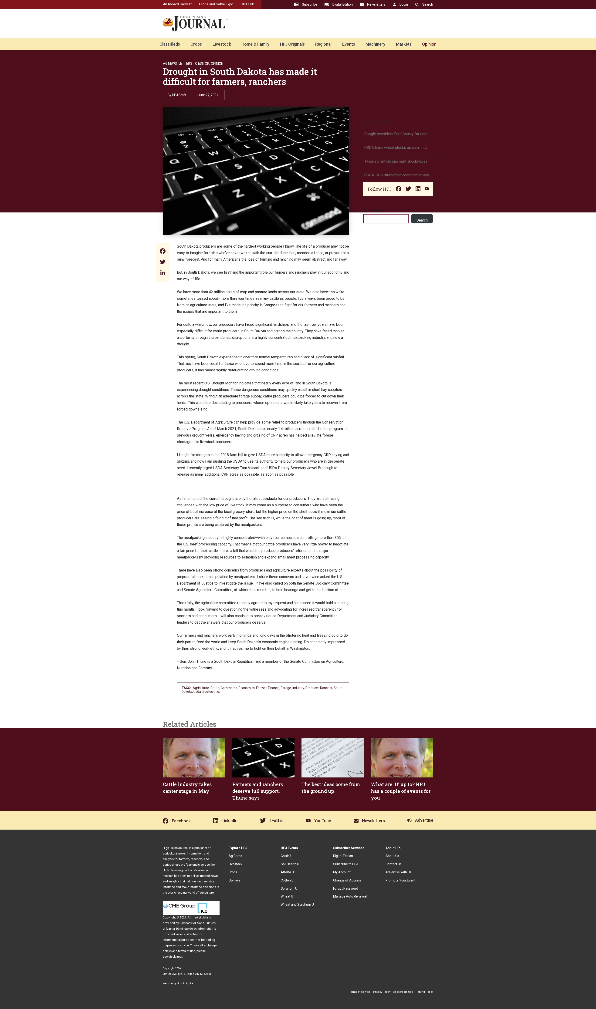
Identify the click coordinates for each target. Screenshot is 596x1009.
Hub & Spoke (185, 983)
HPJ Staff (179, 95)
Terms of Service (359, 991)
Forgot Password (345, 888)
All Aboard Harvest (177, 4)
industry (298, 688)
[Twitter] (162, 262)
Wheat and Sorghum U (297, 904)
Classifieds (169, 44)
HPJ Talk (247, 4)
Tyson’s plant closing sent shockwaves (396, 161)
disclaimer (175, 956)
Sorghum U (289, 888)
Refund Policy (424, 991)
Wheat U (287, 896)
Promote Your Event (400, 880)
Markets (404, 44)
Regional (323, 44)
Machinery (375, 44)
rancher (326, 688)
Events (348, 44)
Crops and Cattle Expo (216, 4)
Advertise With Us (398, 872)
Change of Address (347, 880)
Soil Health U (290, 864)
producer (312, 688)
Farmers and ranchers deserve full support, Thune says (257, 791)
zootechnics (211, 691)
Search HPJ (372, 211)
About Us (392, 856)
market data (200, 917)
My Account (342, 872)
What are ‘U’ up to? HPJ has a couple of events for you (400, 791)
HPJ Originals (292, 44)
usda (197, 691)
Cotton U (287, 880)
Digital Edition (343, 856)
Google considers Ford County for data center (398, 134)
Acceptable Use (403, 991)
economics (247, 688)
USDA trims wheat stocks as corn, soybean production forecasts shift (398, 147)
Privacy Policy (381, 991)
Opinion (429, 44)
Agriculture (201, 688)
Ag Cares (235, 856)
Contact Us (394, 864)
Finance (273, 688)
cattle (214, 688)
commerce (229, 688)
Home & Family (255, 44)
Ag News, (170, 63)
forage (286, 688)
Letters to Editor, (194, 63)
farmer (261, 688)
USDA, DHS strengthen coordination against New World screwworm (398, 175)
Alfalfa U (287, 872)
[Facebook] (162, 251)
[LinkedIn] (162, 273)
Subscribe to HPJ (345, 864)
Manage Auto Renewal (350, 896)
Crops (196, 44)
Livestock (222, 44)
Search (422, 220)
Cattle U (286, 856)
